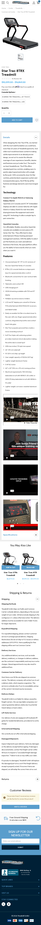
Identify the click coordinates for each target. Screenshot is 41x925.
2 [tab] (20, 583)
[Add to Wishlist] (36, 120)
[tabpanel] (10, 566)
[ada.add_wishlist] (16, 561)
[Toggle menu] (3, 2)
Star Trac (5, 67)
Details (6, 137)
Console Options (9, 92)
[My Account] (34, 2)
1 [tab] (17, 583)
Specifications (10, 535)
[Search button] (7, 2)
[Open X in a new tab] (3, 904)
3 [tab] (23, 583)
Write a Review (20, 807)
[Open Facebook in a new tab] (9, 904)
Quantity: (5, 108)
